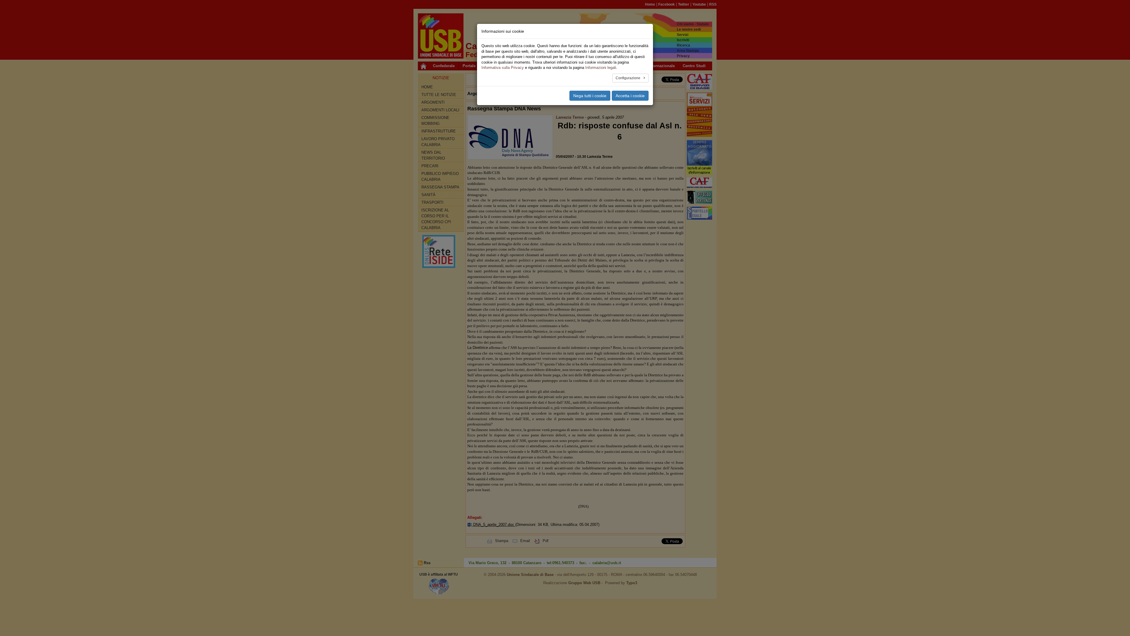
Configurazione (628, 78)
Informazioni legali (600, 67)
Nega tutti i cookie (589, 95)
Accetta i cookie (630, 95)
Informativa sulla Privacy (502, 67)
